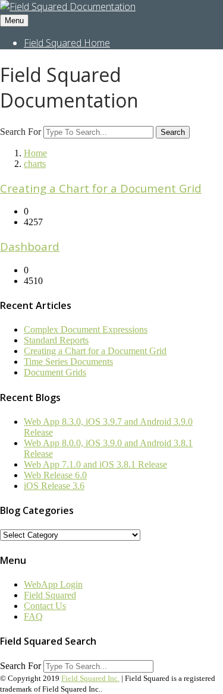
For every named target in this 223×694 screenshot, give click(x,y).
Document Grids (55, 372)
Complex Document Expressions (85, 329)
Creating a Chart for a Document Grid (101, 188)
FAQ (33, 616)
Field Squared (50, 595)
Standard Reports (56, 340)
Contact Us (45, 606)
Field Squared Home (67, 42)
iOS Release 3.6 (54, 486)
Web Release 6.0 (55, 475)
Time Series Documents (68, 362)
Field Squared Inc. (90, 678)
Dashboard (29, 246)
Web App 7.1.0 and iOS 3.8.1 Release (95, 464)
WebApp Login (53, 584)
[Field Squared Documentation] (68, 6)
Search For (20, 132)
